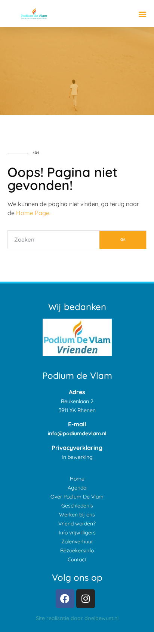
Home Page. (33, 213)
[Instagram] (85, 598)
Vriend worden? (77, 523)
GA (122, 239)
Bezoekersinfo (77, 550)
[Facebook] (65, 598)
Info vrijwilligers (77, 532)
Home (77, 478)
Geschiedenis (77, 505)
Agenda (77, 487)
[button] (142, 13)
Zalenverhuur (77, 541)
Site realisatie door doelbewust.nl (77, 618)
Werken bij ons (77, 514)
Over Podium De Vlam (77, 496)
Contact (77, 559)
